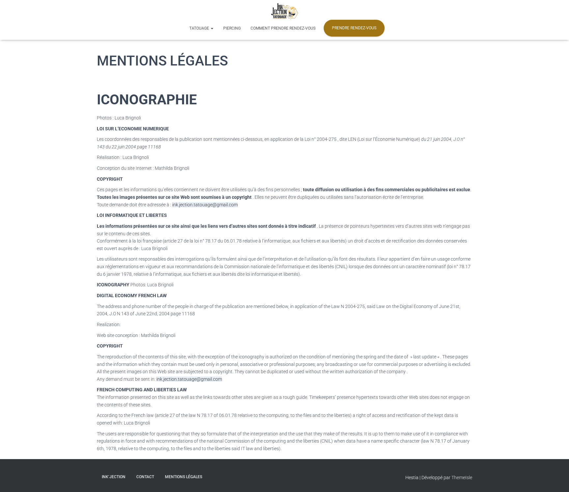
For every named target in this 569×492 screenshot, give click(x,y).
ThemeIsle (461, 477)
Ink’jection (113, 477)
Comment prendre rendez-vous (283, 28)
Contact (145, 477)
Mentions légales (183, 477)
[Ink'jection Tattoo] (284, 11)
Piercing (232, 28)
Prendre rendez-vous (354, 28)
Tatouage (199, 28)
